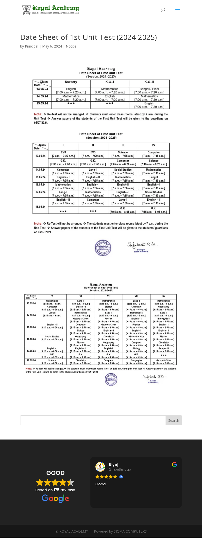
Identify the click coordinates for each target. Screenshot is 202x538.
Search (173, 420)
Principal (31, 46)
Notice (71, 46)
